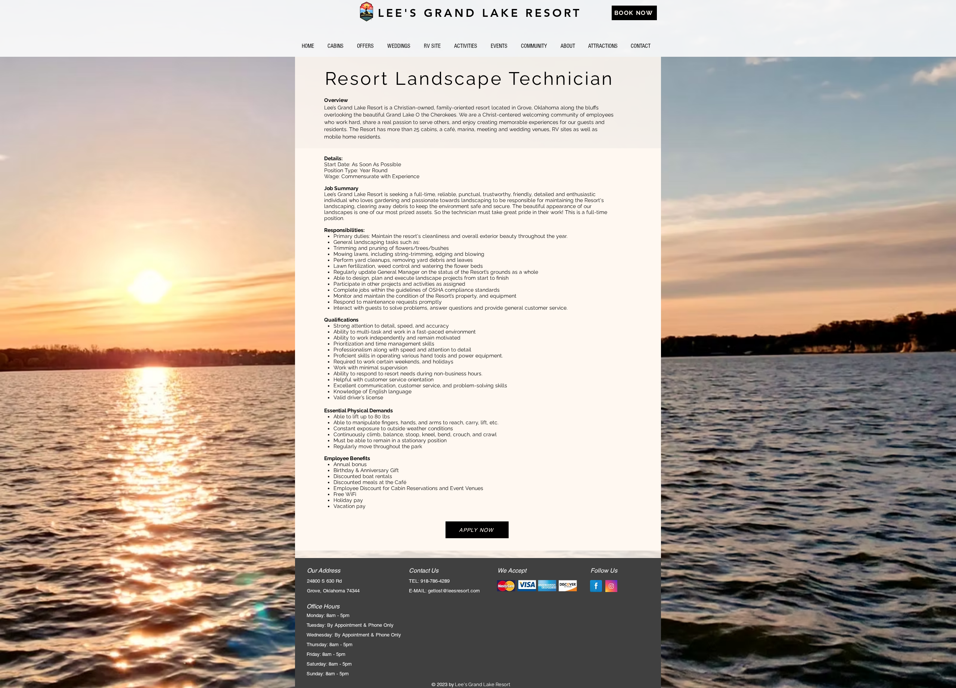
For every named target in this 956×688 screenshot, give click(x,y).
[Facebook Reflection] (596, 586)
